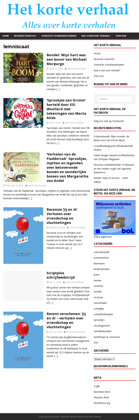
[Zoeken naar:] (114, 99)
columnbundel (101, 252)
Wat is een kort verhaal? (96, 35)
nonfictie (98, 286)
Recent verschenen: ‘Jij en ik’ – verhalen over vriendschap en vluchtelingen (66, 320)
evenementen (101, 257)
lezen (97, 274)
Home (6, 35)
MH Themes (95, 416)
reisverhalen (100, 302)
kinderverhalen (102, 269)
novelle (98, 291)
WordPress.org (102, 403)
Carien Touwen (77, 227)
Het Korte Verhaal (76, 68)
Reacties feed (101, 397)
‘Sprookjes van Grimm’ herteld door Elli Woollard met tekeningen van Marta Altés (66, 109)
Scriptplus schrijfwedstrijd (61, 275)
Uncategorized (102, 325)
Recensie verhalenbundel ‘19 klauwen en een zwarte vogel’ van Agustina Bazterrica (114, 168)
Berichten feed (102, 391)
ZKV (96, 342)
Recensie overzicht (25, 35)
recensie (98, 297)
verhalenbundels (103, 331)
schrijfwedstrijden (103, 314)
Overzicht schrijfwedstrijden (59, 35)
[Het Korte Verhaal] (69, 30)
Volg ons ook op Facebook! (109, 121)
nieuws (97, 280)
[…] (58, 89)
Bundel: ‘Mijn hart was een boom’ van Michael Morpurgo (67, 59)
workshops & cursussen (107, 337)
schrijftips (99, 308)
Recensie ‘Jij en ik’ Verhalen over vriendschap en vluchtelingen (62, 216)
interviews (99, 263)
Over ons (121, 35)
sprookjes (99, 319)
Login (97, 386)
